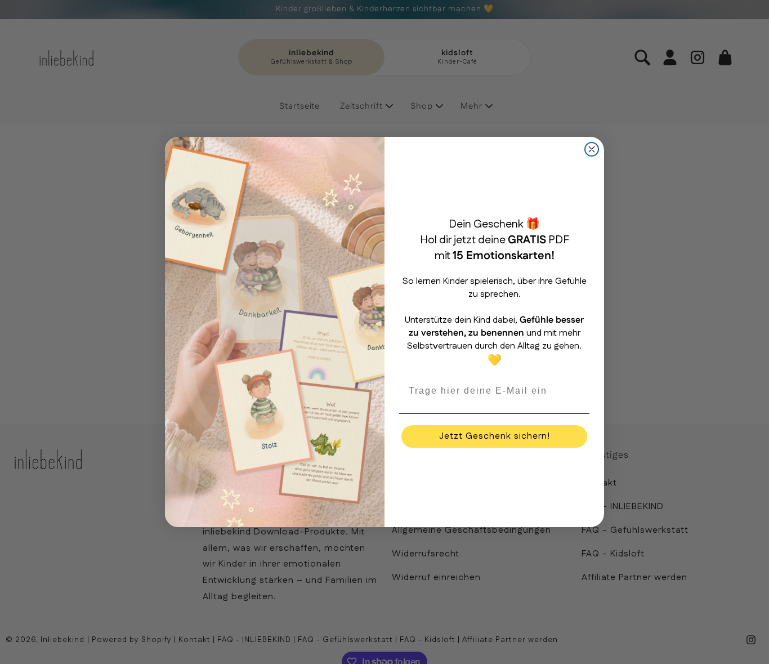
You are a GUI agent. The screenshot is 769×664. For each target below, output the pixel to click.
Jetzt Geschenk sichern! (494, 436)
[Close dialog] (591, 149)
